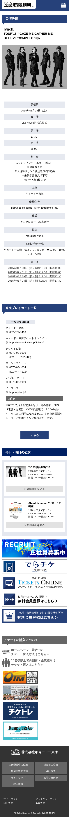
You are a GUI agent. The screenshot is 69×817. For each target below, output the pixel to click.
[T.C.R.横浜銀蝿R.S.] (16, 474)
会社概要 (51, 771)
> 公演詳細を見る (34, 488)
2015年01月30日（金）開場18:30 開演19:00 (34, 268)
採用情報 (18, 784)
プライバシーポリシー (47, 799)
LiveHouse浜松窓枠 (33, 122)
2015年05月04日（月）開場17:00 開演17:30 (34, 280)
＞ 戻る (34, 435)
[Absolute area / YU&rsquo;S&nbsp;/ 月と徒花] (15, 517)
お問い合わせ (51, 777)
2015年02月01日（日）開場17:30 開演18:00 (34, 272)
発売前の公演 (51, 764)
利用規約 (8, 803)
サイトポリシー (11, 799)
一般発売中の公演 (18, 771)
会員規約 (40, 803)
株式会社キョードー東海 (40, 752)
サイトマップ (18, 777)
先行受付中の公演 (18, 764)
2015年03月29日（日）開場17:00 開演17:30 (34, 276)
